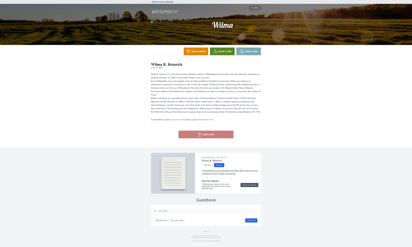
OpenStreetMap (208, 241)
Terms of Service (212, 237)
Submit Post (251, 220)
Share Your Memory (249, 185)
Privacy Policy (200, 237)
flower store (209, 119)
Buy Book (219, 165)
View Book (207, 165)
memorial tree (177, 119)
